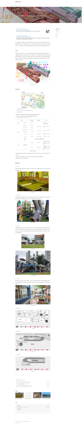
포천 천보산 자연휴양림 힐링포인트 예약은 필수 (23, 382)
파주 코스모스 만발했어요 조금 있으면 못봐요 (22, 381)
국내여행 (18, 380)
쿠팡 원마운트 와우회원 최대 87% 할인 (23, 36)
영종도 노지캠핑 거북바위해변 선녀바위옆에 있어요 (23, 386)
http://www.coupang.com (20, 35)
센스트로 (17, 2)
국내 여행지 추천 (58, 31)
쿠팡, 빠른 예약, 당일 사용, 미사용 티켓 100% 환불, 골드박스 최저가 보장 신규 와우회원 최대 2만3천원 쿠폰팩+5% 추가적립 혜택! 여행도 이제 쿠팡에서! (32, 38)
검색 (63, 2)
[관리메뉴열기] (80, 1)
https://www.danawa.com (20, 28)
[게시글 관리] (19, 375)
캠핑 (56, 34)
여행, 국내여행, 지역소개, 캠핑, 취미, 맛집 (23, 407)
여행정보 (57, 35)
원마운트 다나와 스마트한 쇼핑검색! (22, 29)
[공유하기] (18, 375)
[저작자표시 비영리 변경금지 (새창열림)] (26, 375)
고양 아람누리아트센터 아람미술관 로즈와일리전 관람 (23, 385)
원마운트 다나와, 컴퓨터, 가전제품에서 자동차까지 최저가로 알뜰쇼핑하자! (28, 31)
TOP (66, 422)
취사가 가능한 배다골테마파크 (20, 384)
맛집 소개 (57, 33)
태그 (19, 5)
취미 (56, 37)
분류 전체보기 (58, 28)
